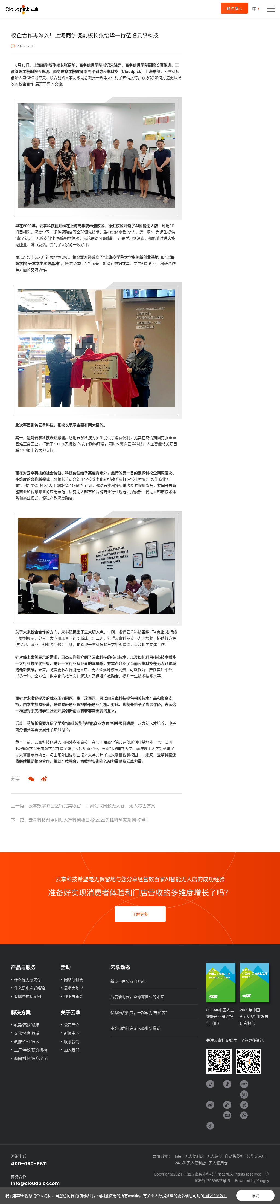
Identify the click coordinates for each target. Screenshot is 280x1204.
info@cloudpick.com (35, 1183)
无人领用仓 (218, 1162)
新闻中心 (71, 1033)
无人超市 (214, 1156)
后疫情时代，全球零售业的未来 (137, 996)
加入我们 (71, 1049)
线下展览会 (73, 996)
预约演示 (234, 8)
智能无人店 (256, 1156)
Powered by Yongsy (252, 1180)
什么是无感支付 (27, 979)
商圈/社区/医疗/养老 (31, 1058)
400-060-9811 (29, 1163)
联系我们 (71, 1041)
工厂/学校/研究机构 (30, 1049)
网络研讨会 (73, 979)
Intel (178, 1156)
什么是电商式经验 (29, 988)
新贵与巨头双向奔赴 (127, 981)
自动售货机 (234, 1156)
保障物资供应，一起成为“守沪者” (138, 1012)
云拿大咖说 (73, 988)
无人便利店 (194, 1156)
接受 (255, 1195)
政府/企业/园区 (26, 1041)
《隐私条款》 (215, 1195)
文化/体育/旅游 (26, 1033)
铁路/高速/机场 (26, 1024)
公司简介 (71, 1024)
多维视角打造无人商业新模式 (135, 1028)
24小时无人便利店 (190, 1162)
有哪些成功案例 (27, 996)
